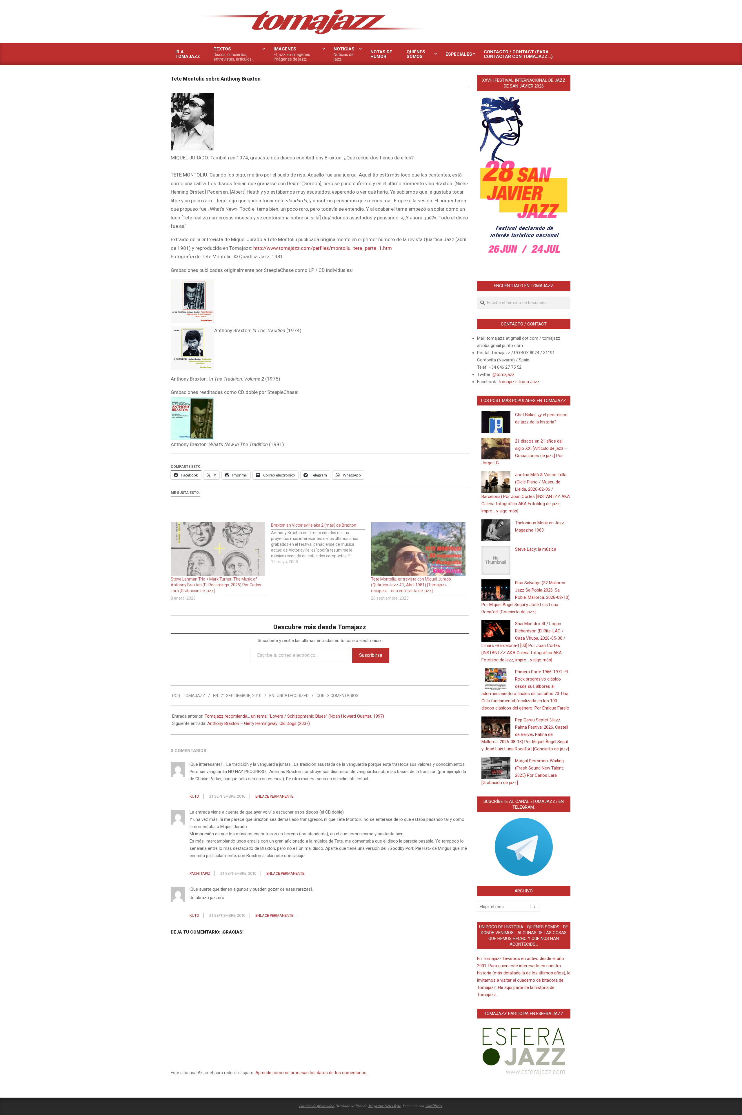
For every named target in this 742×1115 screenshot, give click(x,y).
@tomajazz (503, 374)
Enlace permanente (274, 796)
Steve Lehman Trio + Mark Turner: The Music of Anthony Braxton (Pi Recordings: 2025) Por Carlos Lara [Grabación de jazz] (216, 585)
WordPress (433, 1105)
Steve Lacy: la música (535, 549)
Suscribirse (370, 655)
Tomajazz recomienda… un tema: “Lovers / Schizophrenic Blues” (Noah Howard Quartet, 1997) (294, 716)
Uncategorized (293, 695)
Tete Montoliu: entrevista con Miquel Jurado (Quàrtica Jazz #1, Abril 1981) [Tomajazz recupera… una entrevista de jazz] (411, 585)
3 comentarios (343, 695)
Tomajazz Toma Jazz (518, 381)
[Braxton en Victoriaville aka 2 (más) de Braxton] (321, 543)
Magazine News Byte (384, 1105)
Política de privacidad (316, 1105)
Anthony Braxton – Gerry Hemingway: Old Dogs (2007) (258, 723)
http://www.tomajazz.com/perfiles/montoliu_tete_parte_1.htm (322, 248)
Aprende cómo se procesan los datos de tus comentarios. (311, 1072)
